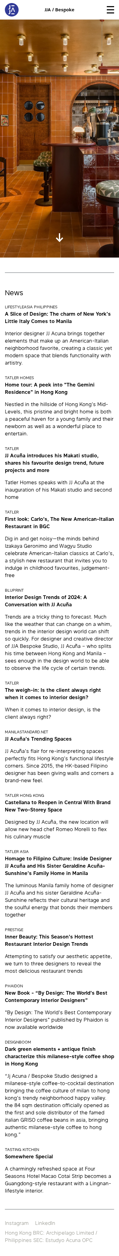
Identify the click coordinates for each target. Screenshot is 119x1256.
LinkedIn (45, 1223)
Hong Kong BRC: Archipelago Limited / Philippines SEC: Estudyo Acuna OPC (51, 1236)
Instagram (17, 1223)
